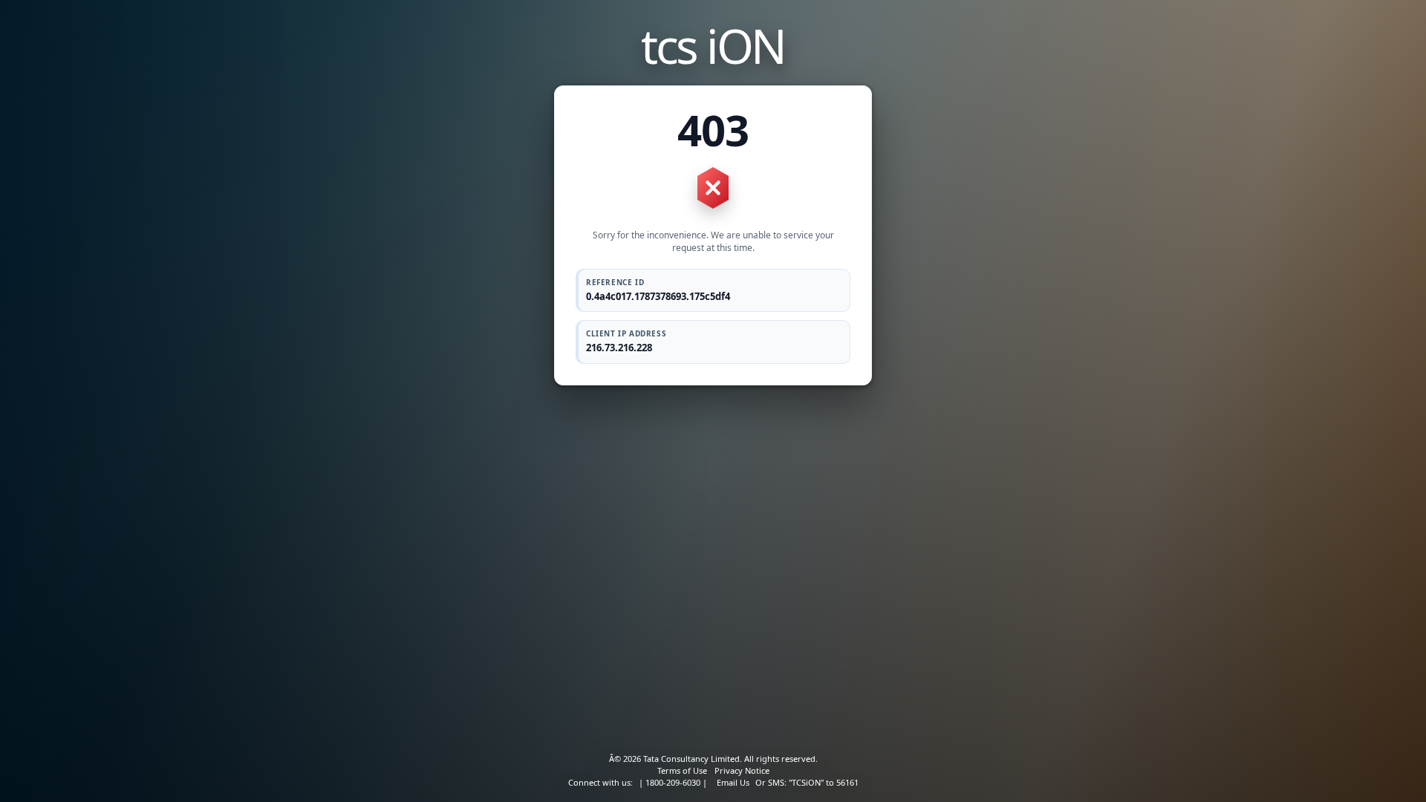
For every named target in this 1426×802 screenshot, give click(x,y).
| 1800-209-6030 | (673, 782)
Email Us (733, 782)
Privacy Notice (741, 770)
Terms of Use (682, 770)
